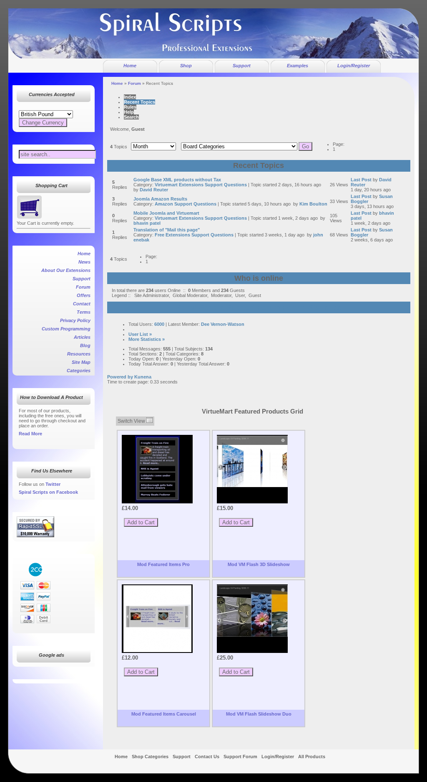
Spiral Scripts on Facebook (48, 492)
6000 (159, 324)
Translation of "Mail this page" (166, 229)
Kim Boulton (313, 203)
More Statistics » (146, 339)
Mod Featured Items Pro (163, 564)
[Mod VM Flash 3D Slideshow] (252, 461)
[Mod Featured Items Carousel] (157, 618)
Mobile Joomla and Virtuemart (166, 213)
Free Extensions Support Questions (194, 234)
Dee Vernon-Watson (222, 324)
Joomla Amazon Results (160, 198)
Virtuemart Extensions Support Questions (201, 184)
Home (117, 83)
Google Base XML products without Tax (177, 179)
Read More (30, 433)
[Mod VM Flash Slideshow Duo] (252, 611)
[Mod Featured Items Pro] (157, 469)
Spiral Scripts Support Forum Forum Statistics (259, 307)
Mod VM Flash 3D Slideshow (259, 564)
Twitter (52, 484)
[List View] (149, 421)
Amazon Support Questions (185, 203)
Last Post (361, 179)
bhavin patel (147, 223)
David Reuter (154, 189)
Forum (134, 83)
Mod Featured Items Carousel (163, 713)
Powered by (120, 376)
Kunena (142, 376)
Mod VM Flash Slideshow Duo (258, 713)
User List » (140, 334)
